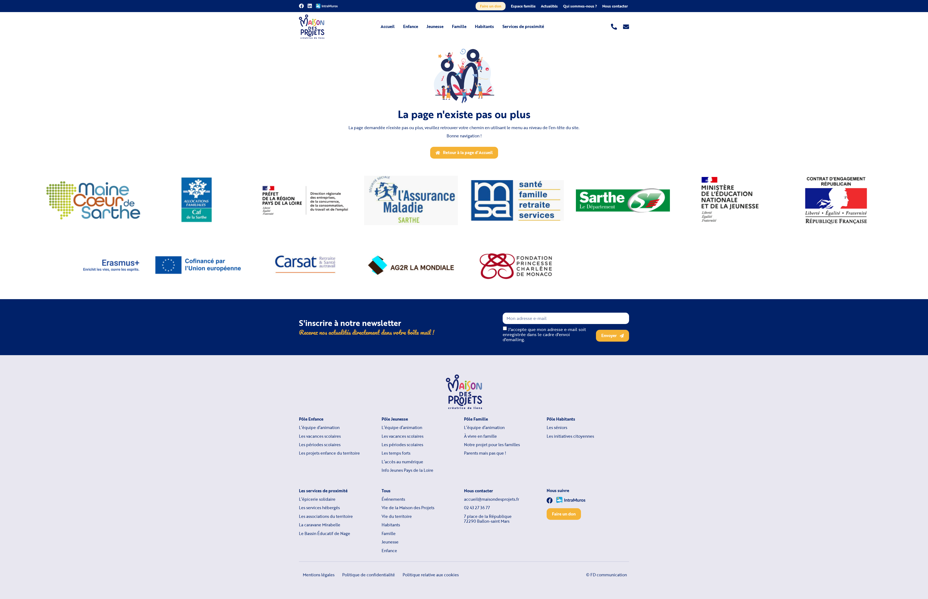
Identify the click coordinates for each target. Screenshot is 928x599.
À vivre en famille (480, 436)
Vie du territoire (397, 516)
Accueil (388, 26)
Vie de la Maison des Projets (408, 507)
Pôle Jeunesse (395, 419)
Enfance (410, 26)
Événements (393, 499)
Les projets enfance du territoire (329, 453)
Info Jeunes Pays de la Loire (407, 470)
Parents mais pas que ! (485, 453)
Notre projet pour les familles (492, 444)
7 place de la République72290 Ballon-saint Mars (488, 519)
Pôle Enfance (311, 419)
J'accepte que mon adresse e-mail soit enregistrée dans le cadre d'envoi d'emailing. (544, 334)
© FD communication (606, 575)
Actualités (549, 6)
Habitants (484, 26)
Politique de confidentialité (368, 575)
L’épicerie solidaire (317, 499)
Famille (459, 26)
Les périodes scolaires (320, 444)
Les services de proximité (323, 490)
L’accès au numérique (402, 461)
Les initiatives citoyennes (570, 436)
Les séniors (557, 427)
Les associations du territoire (326, 516)
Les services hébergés (319, 507)
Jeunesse (435, 26)
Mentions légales (318, 575)
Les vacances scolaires (320, 436)
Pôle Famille (476, 419)
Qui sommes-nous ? (580, 6)
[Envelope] (626, 27)
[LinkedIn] (309, 6)
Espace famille (523, 6)
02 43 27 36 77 (477, 507)
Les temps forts (396, 453)
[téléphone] (614, 27)
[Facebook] (301, 6)
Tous (386, 490)
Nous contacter (615, 6)
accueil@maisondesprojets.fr (491, 499)
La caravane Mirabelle (319, 524)
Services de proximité (523, 26)
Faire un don (490, 6)
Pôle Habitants (561, 419)
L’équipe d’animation (319, 427)
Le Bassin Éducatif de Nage (324, 533)
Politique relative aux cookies (431, 575)
